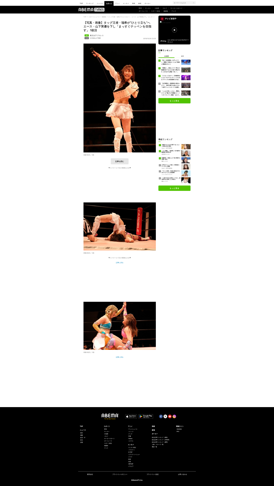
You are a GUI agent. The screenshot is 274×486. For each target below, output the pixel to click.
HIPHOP (130, 464)
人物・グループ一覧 (157, 444)
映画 (129, 459)
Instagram (174, 416)
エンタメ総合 (132, 447)
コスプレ (130, 441)
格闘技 (166, 11)
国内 (81, 433)
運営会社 (90, 474)
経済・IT (82, 437)
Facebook (161, 416)
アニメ (117, 3)
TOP (81, 3)
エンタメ (126, 3)
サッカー (148, 8)
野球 (140, 8)
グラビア (130, 466)
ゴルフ (164, 8)
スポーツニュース (94, 17)
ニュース (100, 3)
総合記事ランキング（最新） (160, 437)
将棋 (133, 3)
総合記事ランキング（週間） (160, 442)
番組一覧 (154, 447)
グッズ (130, 434)
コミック (130, 431)
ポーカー (147, 3)
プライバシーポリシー (119, 474)
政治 (81, 440)
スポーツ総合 (155, 11)
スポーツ (109, 3)
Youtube (170, 416)
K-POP (130, 452)
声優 (129, 436)
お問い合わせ (182, 474)
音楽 (129, 461)
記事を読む (119, 161)
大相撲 (157, 8)
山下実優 (98, 38)
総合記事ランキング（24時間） (161, 440)
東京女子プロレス (97, 35)
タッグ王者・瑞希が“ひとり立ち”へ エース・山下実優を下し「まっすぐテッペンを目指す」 (137, 17)
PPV (178, 431)
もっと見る (174, 101)
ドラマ (130, 457)
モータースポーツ (176, 8)
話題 (81, 442)
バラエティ (131, 450)
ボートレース (143, 11)
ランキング (90, 3)
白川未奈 (92, 38)
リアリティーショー (134, 454)
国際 (81, 435)
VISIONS (179, 429)
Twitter (165, 416)
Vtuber (130, 438)
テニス (173, 11)
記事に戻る (119, 262)
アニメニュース (132, 429)
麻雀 (139, 3)
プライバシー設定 (153, 474)
